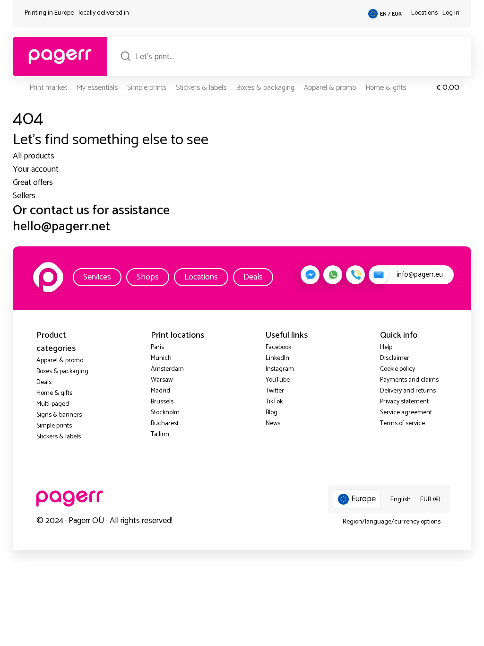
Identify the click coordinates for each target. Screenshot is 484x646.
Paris (157, 347)
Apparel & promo (330, 87)
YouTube (278, 380)
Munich (161, 358)
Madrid (160, 390)
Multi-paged (52, 404)
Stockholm (165, 412)
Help (386, 347)
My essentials (97, 87)
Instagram (280, 369)
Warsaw (162, 380)
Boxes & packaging (265, 87)
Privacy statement (404, 401)
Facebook (278, 347)
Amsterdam (167, 369)
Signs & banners (59, 415)
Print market (48, 87)
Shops (148, 277)
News (273, 423)
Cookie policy (397, 369)
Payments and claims (409, 380)
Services (97, 277)
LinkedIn (277, 358)
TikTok (274, 401)
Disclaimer (394, 358)
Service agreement (406, 412)
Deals (253, 277)
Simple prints (146, 87)
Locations (424, 13)
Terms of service (402, 423)
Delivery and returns (408, 390)
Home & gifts (385, 87)
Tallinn (160, 434)
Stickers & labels (201, 87)
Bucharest (165, 423)
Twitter (275, 390)
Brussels (162, 401)
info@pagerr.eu (420, 274)
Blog (271, 412)
